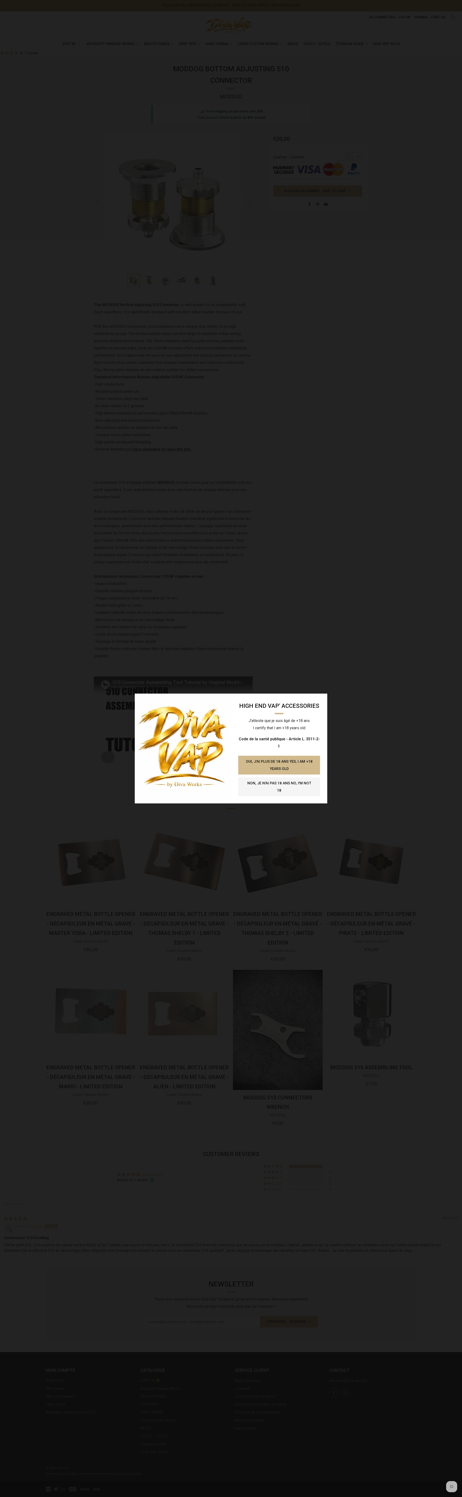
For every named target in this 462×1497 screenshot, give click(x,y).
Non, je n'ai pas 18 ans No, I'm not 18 (279, 787)
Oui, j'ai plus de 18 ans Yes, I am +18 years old (279, 765)
